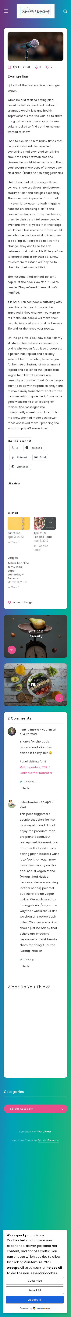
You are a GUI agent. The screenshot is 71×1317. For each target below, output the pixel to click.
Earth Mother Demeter (36, 773)
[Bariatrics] (19, 523)
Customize (35, 1281)
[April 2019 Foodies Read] (45, 523)
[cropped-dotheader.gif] (36, 11)
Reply (26, 788)
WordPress (44, 1131)
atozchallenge (23, 602)
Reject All (35, 1290)
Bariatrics (14, 533)
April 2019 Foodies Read (43, 535)
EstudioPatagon (48, 1140)
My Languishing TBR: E (35, 767)
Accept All (34, 1300)
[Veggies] (21, 571)
